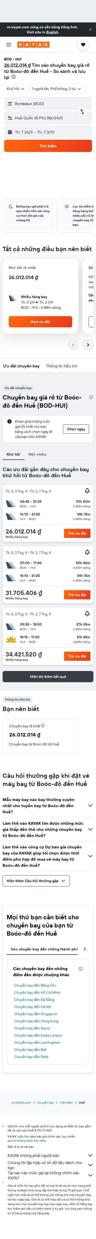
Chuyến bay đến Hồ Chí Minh (37, 992)
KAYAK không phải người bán (33, 1155)
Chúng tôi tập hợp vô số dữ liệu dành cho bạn (45, 1165)
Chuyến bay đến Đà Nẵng (34, 999)
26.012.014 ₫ (17, 65)
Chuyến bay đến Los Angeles (37, 1042)
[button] (90, 29)
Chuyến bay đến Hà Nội (32, 1006)
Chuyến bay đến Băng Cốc (35, 985)
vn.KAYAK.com (21, 1102)
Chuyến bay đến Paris (31, 1056)
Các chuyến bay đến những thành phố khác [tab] (49, 949)
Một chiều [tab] (37, 454)
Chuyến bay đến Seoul (32, 1028)
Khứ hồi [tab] (13, 454)
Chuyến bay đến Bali (30, 1049)
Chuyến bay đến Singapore (35, 1014)
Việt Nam (66, 1102)
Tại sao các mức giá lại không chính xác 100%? (43, 1175)
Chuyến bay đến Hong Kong (36, 1021)
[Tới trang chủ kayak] (33, 45)
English (52, 32)
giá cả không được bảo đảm (27, 1140)
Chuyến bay (45, 1102)
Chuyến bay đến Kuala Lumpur (38, 1035)
